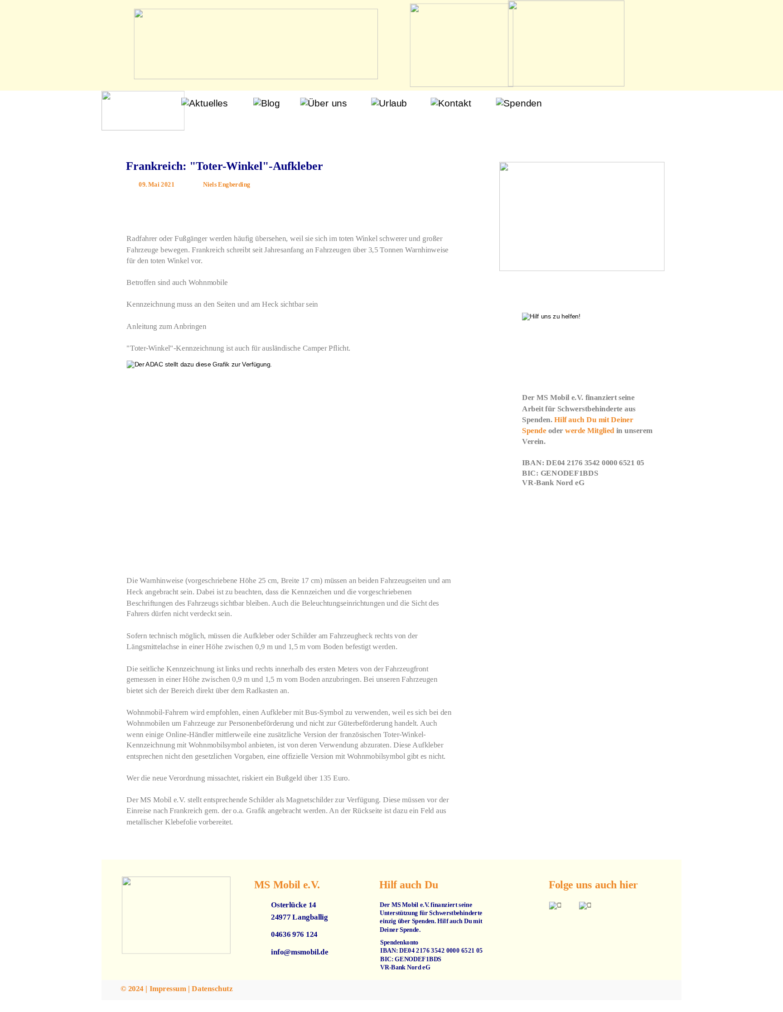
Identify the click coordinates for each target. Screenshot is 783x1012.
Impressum (168, 988)
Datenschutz (212, 988)
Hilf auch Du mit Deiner (594, 419)
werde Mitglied (589, 430)
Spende (534, 430)
